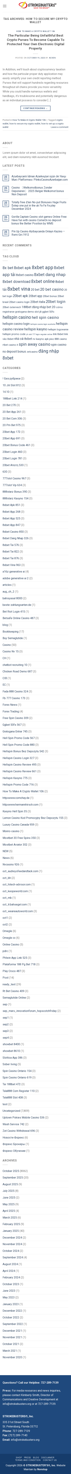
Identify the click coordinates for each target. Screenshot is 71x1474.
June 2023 (9, 1290)
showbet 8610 (11, 1051)
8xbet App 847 (11, 525)
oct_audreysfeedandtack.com (20, 871)
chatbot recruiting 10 (15, 665)
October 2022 (11, 1317)
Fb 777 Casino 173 (14, 698)
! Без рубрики (11, 378)
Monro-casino (11, 831)
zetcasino (32, 351)
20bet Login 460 (12, 451)
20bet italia (37, 302)
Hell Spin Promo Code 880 (19, 744)
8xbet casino (24, 275)
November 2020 (12, 1357)
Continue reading (35, 108)
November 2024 (12, 1244)
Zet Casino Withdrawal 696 (19, 1130)
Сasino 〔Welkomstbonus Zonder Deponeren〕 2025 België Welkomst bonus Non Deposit (38, 191)
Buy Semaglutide (13, 638)
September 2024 (13, 1257)
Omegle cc (9, 937)
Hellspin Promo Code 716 (18, 784)
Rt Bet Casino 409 (13, 991)
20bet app (35, 296)
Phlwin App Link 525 (15, 957)
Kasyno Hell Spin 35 (15, 811)
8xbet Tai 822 (11, 551)
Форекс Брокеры (14, 1144)
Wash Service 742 (13, 1124)
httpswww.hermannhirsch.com (20, 804)
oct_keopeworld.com (15, 891)
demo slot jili (34, 311)
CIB (5, 678)
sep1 (6, 1017)
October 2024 (11, 1251)
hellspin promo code (14, 334)
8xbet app (42, 267)
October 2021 (11, 1344)
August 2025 (10, 1184)
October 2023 (11, 1284)
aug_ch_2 (8, 591)
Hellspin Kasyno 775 (15, 778)
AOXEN (52, 58)
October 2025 (11, 1171)
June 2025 (9, 1197)
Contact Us (50, 1460)
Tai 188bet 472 (12, 1084)
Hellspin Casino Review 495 (20, 764)
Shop (19, 1457)
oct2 (5, 924)
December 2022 (12, 1310)
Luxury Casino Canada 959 (18, 824)
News (6, 858)
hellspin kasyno (35, 329)
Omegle (7, 931)
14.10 (6, 391)
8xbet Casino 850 (13, 531)
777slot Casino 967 (14, 478)
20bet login (55, 301)
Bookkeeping (10, 631)
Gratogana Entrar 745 (15, 731)
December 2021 (12, 1330)
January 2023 (11, 1304)
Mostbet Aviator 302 (15, 844)
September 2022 (13, 1324)
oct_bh (7, 878)
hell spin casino (45, 317)
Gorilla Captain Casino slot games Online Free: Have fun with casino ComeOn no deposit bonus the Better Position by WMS (39, 220)
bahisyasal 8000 (12, 598)
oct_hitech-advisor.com (17, 884)
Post (5, 977)
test (5, 1104)
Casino (7, 645)
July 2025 (8, 1190)
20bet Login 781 (12, 458)
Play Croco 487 (12, 971)
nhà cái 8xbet (23, 339)
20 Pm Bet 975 (12, 425)
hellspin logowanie (58, 329)
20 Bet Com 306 (12, 418)
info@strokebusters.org (17, 1404)
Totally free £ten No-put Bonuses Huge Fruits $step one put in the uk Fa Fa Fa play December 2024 (39, 205)
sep (5, 1004)
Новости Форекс (13, 1137)
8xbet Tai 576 (11, 545)
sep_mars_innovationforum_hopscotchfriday (30, 1011)
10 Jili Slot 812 (12, 385)
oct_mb (7, 897)
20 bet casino (52, 289)
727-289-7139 (49, 1382)
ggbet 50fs (48, 311)
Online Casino (11, 944)
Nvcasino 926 (11, 864)
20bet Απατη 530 (13, 465)
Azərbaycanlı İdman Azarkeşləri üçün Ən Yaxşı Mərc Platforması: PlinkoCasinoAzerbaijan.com (40, 178)
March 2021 (10, 1350)
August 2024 (10, 1264)
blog (5, 625)
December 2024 (12, 1237)
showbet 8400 (11, 1044)
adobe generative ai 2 (16, 578)
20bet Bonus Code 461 (16, 445)
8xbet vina (18, 289)
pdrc (5, 951)
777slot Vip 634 (12, 485)
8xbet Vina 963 (12, 565)
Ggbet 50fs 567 (12, 724)
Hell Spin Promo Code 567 (19, 738)
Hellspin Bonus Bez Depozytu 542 (23, 751)
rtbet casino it (10, 344)
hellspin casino (17, 317)
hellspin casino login (16, 324)
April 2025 (9, 1210)
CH (4, 658)
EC (4, 684)
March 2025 (10, 1217)
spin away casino (34, 344)
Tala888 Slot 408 (13, 1097)
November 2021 (12, 1337)
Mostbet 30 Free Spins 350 (19, 838)
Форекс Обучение (14, 1150)
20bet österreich (12, 307)
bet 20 (51, 307)
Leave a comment (59, 127)
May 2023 (9, 1297)
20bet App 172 (12, 431)
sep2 (6, 1024)
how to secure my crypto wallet (24, 123)
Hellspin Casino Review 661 (20, 771)
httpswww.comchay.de (16, 798)
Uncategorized (11, 1110)
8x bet (8, 267)
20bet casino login (19, 302)
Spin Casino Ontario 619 (17, 1077)
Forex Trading (11, 711)
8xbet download (17, 281)
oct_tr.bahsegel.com (15, 904)
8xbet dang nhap (49, 274)
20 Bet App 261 (12, 411)
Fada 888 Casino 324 (15, 691)
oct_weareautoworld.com (18, 911)
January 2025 (11, 1231)
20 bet (35, 289)
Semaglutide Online (14, 997)
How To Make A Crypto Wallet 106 (35, 31)
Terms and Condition (28, 1460)
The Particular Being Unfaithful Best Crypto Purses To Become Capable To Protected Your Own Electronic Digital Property (35, 41)
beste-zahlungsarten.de (17, 605)
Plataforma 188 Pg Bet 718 (19, 964)
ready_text (9, 984)
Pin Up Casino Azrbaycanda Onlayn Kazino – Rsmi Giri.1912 (38, 233)
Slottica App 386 (13, 1057)
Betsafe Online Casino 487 (19, 618)
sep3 (6, 1031)
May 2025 (9, 1204)
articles (7, 584)
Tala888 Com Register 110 (19, 1091)
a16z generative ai (14, 571)
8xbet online (43, 281)
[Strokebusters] (37, 6)
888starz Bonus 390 (15, 491)
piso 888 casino (58, 339)
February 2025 (11, 1224)
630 (5, 471)
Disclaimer (47, 1457)
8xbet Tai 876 (11, 558)
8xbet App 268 (11, 511)
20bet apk (20, 296)
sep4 (6, 1037)
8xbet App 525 (11, 518)
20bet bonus (50, 296)
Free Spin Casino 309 (15, 718)
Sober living (10, 1064)
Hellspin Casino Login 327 (18, 758)
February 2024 (11, 1277)
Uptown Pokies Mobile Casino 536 (23, 1117)
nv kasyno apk (41, 339)
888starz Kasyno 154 (15, 498)
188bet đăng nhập (34, 307)
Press (27, 1457)
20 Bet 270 (9, 405)
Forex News (10, 704)
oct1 (5, 917)
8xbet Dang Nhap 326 (16, 538)
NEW (5, 851)
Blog (36, 1457)
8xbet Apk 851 (11, 505)
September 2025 (13, 1177)
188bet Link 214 (12, 398)
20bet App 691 (12, 438)
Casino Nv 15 (11, 651)
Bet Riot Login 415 (14, 611)
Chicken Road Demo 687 (17, 671)
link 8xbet (58, 334)
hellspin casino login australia (42, 324)
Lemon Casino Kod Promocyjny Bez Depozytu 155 (33, 818)
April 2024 (9, 1271)
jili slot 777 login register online (39, 334)
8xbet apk (22, 267)
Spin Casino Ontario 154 (17, 1071)
